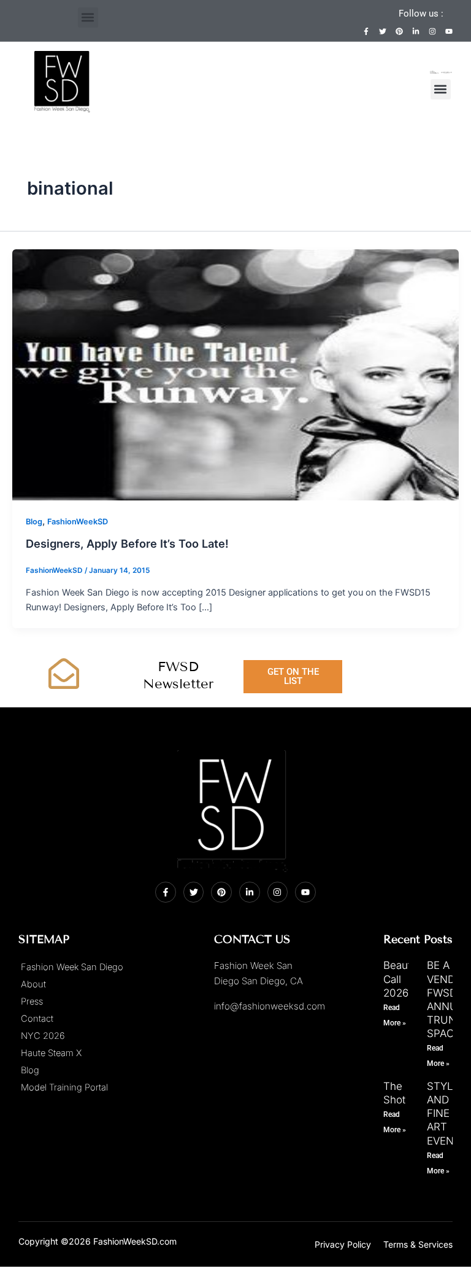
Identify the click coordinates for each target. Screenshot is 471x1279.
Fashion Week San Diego (72, 967)
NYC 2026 (43, 1035)
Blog (34, 521)
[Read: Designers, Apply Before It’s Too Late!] (235, 373)
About (33, 984)
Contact (37, 1018)
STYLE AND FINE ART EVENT (444, 1113)
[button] (88, 17)
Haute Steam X (51, 1053)
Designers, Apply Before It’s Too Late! (127, 543)
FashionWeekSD (77, 521)
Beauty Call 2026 (399, 978)
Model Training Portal (64, 1087)
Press (32, 1001)
